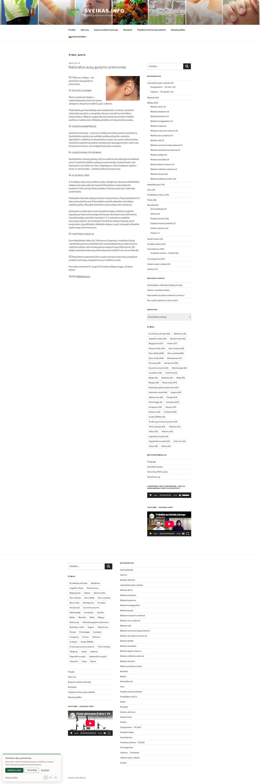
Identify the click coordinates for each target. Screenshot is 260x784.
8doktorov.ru (83, 276)
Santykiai (172, 402)
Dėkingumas (174, 358)
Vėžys (153, 446)
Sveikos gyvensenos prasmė (163, 422)
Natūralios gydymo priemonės (163, 387)
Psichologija (156, 402)
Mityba (150, 103)
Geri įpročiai (171, 363)
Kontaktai (127, 30)
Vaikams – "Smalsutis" (160, 92)
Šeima (166, 446)
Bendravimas (178, 338)
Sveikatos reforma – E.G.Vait (162, 253)
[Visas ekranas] (187, 533)
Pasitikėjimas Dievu (155, 195)
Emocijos (155, 363)
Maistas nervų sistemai (160, 135)
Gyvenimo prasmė (158, 368)
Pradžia (72, 30)
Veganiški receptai (158, 436)
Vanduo (150, 269)
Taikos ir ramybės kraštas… (159, 290)
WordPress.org (153, 477)
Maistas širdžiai (157, 155)
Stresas (170, 407)
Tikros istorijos (157, 426)
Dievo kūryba (176, 348)
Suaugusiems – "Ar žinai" (161, 87)
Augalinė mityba (158, 338)
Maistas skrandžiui (158, 159)
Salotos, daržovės (158, 228)
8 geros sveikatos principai (106, 30)
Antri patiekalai (156, 209)
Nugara (176, 392)
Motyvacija (169, 382)
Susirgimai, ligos (154, 244)
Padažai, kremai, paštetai (161, 223)
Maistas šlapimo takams (161, 164)
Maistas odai (155, 140)
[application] (169, 495)
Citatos (172, 343)
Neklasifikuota (153, 184)
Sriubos (153, 233)
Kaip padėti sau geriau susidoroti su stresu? (165, 295)
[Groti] (150, 495)
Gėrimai (153, 214)
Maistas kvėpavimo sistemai (162, 131)
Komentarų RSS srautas (157, 472)
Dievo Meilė (156, 353)
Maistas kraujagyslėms (160, 121)
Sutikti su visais (14, 770)
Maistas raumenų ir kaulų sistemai (165, 145)
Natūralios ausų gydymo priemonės (97, 67)
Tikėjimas (175, 426)
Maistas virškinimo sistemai (162, 169)
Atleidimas (180, 334)
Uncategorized (153, 259)
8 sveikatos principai (159, 334)
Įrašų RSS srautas (155, 467)
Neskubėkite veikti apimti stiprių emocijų (164, 285)
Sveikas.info (104, 11)
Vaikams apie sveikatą (157, 264)
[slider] (186, 494)
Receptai (151, 205)
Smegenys (155, 407)
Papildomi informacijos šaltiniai (151, 30)
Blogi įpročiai (156, 343)
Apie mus (85, 30)
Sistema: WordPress (77, 778)
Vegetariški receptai (159, 441)
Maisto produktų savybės (161, 179)
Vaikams (167, 431)
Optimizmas (156, 397)
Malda (153, 378)
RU (56, 777)
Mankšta (151, 97)
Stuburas (154, 412)
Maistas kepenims (158, 116)
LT (46, 777)
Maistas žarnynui (157, 174)
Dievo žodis (156, 358)
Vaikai (153, 431)
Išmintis (171, 373)
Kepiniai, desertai (157, 218)
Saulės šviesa (153, 239)
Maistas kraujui (157, 126)
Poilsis (150, 200)
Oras (149, 190)
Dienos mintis (157, 348)
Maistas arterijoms (158, 111)
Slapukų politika (178, 30)
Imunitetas (155, 373)
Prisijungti (151, 462)
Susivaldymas (153, 249)
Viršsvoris (179, 441)
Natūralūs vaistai (158, 392)
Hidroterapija (179, 368)
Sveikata (170, 412)
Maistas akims (156, 107)
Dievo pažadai (176, 353)
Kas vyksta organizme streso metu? (162, 300)
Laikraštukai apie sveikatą (158, 83)
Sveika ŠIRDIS (157, 417)
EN (51, 777)
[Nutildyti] (180, 495)
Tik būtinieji (32, 770)
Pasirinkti (45, 770)
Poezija (172, 397)
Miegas (154, 382)
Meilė (180, 378)
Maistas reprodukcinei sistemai (163, 150)
